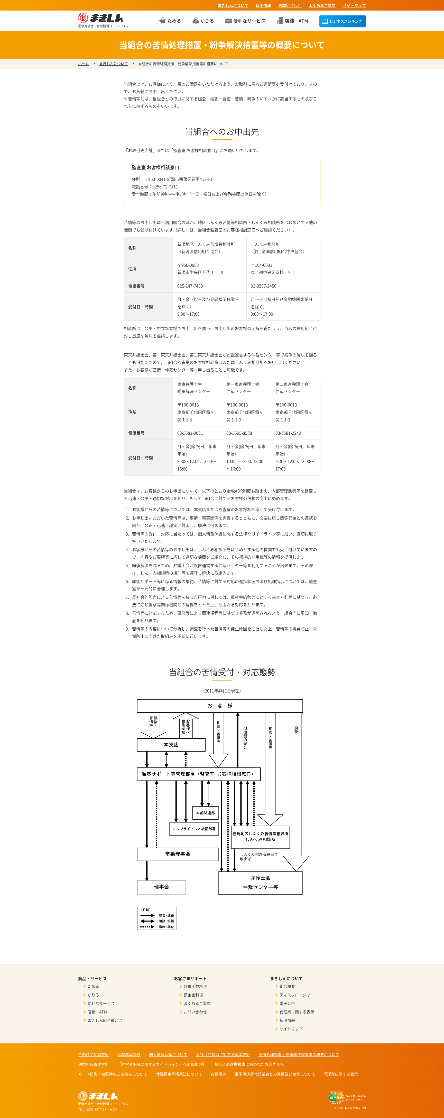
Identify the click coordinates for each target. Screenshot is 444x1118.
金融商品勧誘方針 (93, 1054)
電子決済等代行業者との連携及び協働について (275, 1074)
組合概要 (287, 986)
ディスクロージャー (297, 995)
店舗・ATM (97, 1012)
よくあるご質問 (322, 5)
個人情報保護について (168, 1054)
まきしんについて (233, 5)
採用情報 (263, 5)
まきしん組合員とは (105, 1020)
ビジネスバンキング (346, 21)
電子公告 (287, 1003)
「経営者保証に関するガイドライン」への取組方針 (161, 1064)
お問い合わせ (289, 5)
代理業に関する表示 (297, 1012)
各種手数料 (193, 986)
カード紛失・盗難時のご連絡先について (112, 1074)
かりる (93, 995)
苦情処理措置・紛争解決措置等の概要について (298, 1054)
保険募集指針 (129, 1054)
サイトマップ (354, 5)
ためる (93, 986)
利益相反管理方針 (93, 1064)
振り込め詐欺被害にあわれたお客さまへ (249, 1064)
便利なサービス (101, 1003)
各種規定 (218, 1074)
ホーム (83, 63)
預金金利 (191, 995)
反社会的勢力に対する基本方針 (223, 1054)
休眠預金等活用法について (179, 1074)
